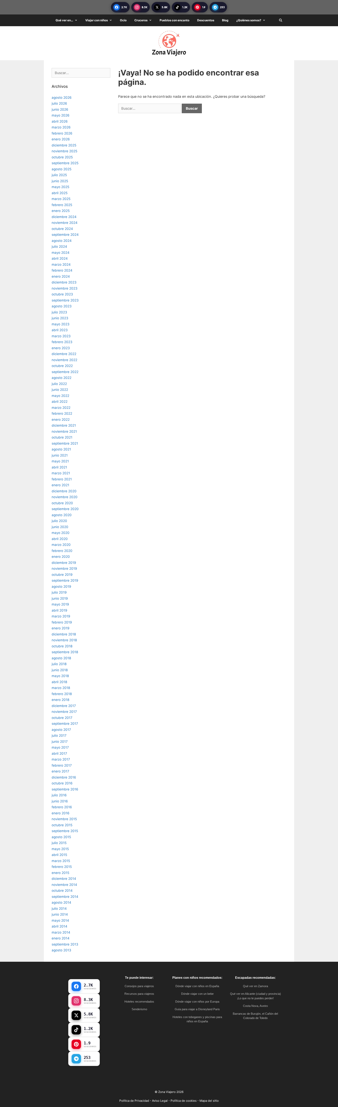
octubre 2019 (62, 575)
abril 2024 (60, 258)
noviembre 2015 (64, 819)
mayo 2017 (60, 747)
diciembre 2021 (64, 425)
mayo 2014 (60, 920)
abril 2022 (59, 402)
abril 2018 (59, 682)
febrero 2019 (62, 622)
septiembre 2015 (65, 831)
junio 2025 (60, 181)
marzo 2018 (61, 688)
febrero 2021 (62, 479)
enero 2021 (60, 485)
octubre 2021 (62, 437)
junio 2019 (60, 598)
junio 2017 (60, 742)
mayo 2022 (60, 396)
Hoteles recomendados (139, 1001)
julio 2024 (59, 246)
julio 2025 (59, 175)
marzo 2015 (61, 861)
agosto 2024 (62, 241)
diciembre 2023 (64, 282)
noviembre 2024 (64, 223)
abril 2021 (59, 467)
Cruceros (140, 20)
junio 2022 (60, 390)
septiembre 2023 (65, 300)
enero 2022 (61, 420)
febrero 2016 (62, 807)
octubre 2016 (62, 783)
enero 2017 (60, 771)
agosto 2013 (61, 950)
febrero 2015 (62, 867)
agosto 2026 (62, 98)
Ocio (123, 20)
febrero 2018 (62, 694)
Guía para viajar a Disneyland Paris (197, 1009)
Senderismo (139, 1009)
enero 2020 (61, 557)
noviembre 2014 (64, 885)
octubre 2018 (62, 646)
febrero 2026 (62, 133)
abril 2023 (60, 330)
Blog (225, 20)
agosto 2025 (61, 169)
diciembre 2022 (64, 354)
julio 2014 (59, 909)
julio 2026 (59, 103)
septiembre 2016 (65, 789)
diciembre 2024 (64, 217)
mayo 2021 (60, 461)
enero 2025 (61, 211)
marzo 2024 (61, 264)
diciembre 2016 (64, 777)
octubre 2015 (62, 825)
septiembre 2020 (65, 509)
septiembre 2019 (65, 580)
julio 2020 (59, 521)
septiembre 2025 (65, 163)
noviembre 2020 (64, 497)
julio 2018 (59, 664)
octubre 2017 (62, 718)
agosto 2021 (61, 449)
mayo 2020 (60, 533)
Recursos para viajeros (139, 993)
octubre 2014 (62, 891)
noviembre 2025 (64, 151)
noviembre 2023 (64, 288)
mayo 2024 (60, 253)
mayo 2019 (60, 604)
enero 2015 (60, 873)
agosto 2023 (62, 306)
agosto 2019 (61, 586)
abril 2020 (60, 539)
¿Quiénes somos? (248, 20)
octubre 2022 (62, 366)
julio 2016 (59, 795)
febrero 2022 (62, 413)
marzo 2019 (61, 616)
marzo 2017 (61, 759)
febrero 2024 (62, 270)
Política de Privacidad (134, 1101)
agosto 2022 (61, 378)
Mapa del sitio (209, 1101)
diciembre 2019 (64, 563)
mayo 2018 (60, 676)
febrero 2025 (62, 205)
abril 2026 (60, 121)
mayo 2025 (60, 187)
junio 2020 (60, 527)
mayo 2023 (60, 324)
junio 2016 (60, 801)
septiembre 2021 (65, 443)
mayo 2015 (60, 849)
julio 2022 (59, 384)
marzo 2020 (61, 545)
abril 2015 (59, 855)
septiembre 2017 (65, 724)
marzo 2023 (61, 336)
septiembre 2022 (65, 372)
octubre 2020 (62, 503)
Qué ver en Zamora (255, 986)
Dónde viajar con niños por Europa (197, 1001)
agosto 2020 (62, 515)
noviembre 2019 (64, 569)
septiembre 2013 (65, 944)
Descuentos (205, 20)
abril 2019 (59, 610)
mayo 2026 (60, 115)
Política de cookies (184, 1101)
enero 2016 (60, 813)
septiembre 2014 (65, 897)
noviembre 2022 (64, 360)
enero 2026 (61, 139)
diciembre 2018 (64, 634)
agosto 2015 (61, 837)
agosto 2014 (61, 902)
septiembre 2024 (65, 235)
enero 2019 (60, 628)
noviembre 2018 (64, 640)
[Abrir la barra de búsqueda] (280, 20)
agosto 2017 (61, 730)
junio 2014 (60, 914)
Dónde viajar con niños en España (197, 986)
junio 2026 (60, 109)
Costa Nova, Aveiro (255, 1005)
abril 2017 (59, 753)
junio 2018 (60, 670)
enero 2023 (61, 348)
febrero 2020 (62, 551)
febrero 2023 (62, 342)
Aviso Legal (160, 1101)
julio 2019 (59, 592)
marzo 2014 (61, 932)
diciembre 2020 (64, 491)
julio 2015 (59, 843)
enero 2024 (61, 276)
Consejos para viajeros (139, 986)
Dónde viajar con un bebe (197, 993)
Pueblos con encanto (174, 20)
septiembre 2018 (65, 652)
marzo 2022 (61, 408)
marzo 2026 (61, 127)
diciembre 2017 (64, 706)
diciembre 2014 (64, 879)
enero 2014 (60, 938)
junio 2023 (60, 318)
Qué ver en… (64, 20)
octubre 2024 (62, 229)
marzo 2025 (61, 199)
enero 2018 (60, 700)
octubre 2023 (62, 294)
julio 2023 (59, 312)
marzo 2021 (61, 473)
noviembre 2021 (64, 431)
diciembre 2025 (64, 145)
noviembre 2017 (64, 712)
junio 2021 (60, 455)
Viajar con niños (96, 20)
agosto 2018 (61, 658)
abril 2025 (59, 193)
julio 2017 (59, 735)
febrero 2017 (62, 765)
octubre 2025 (62, 157)
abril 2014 (59, 926)
